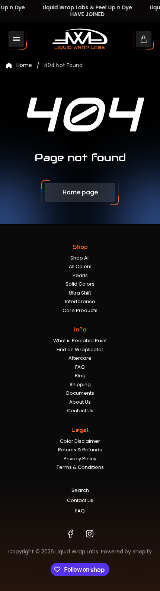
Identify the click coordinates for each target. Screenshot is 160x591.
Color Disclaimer (80, 441)
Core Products (80, 310)
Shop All (80, 257)
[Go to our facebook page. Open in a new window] (70, 533)
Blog (80, 375)
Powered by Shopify (126, 551)
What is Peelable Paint (80, 340)
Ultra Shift (80, 292)
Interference (80, 301)
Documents (80, 393)
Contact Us (80, 410)
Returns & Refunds (80, 449)
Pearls (80, 275)
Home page (80, 192)
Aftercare (80, 358)
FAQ (80, 367)
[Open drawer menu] (16, 39)
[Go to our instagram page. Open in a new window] (89, 533)
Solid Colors (80, 283)
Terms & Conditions (80, 467)
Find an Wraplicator (80, 349)
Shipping (80, 384)
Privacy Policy (80, 458)
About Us (80, 402)
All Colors (80, 266)
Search (80, 490)
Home (24, 65)
